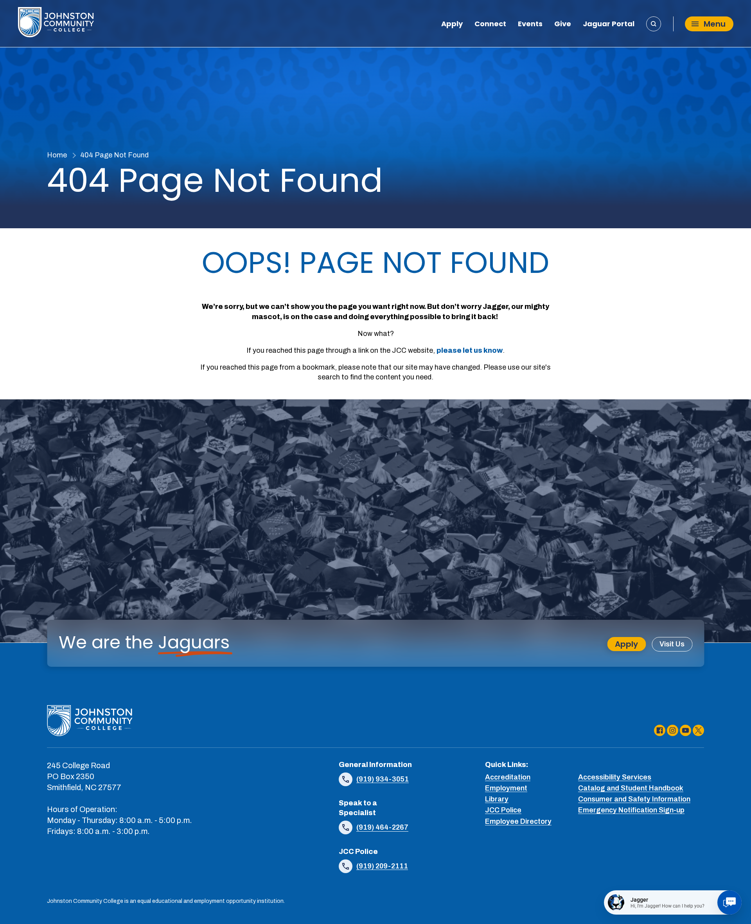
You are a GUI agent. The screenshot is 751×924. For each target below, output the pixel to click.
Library (496, 799)
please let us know (470, 350)
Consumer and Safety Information (634, 799)
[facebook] (659, 730)
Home (57, 155)
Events (530, 25)
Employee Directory (518, 821)
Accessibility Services (614, 777)
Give (562, 25)
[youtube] (685, 730)
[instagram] (672, 730)
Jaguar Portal (608, 25)
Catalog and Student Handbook (630, 788)
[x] (698, 730)
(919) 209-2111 (382, 866)
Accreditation (507, 777)
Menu (715, 23)
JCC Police (503, 810)
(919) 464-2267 (382, 827)
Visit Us (672, 644)
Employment (506, 788)
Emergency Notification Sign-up (631, 810)
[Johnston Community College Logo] (56, 24)
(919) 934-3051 (382, 779)
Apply (452, 25)
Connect (490, 25)
